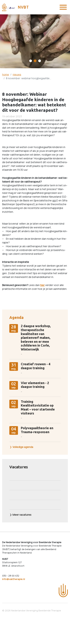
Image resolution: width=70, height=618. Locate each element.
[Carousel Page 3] (39, 60)
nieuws (17, 74)
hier (42, 285)
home (5, 74)
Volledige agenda (22, 447)
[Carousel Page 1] (30, 60)
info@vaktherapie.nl (13, 579)
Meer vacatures (21, 514)
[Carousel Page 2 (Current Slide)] (35, 60)
